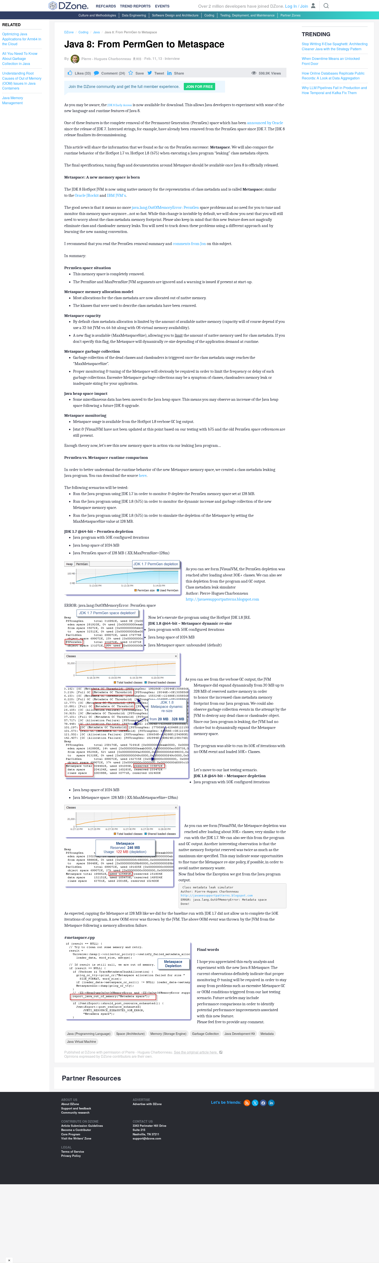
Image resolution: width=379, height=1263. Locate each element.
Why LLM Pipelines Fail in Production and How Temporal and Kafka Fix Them (334, 90)
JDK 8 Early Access (119, 105)
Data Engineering (134, 15)
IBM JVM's (116, 195)
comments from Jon (189, 243)
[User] (313, 6)
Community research (75, 1112)
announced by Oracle (265, 122)
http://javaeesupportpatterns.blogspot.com (222, 599)
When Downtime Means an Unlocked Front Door (331, 61)
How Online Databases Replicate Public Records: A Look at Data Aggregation (333, 76)
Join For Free (199, 86)
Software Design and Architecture (175, 15)
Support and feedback (76, 1108)
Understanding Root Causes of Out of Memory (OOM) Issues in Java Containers (21, 81)
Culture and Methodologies (97, 15)
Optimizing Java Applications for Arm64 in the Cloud (21, 39)
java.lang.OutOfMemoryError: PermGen (165, 207)
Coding (209, 15)
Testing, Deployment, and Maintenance (247, 15)
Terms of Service (72, 1151)
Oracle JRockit (87, 195)
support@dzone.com (147, 1138)
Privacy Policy (71, 1156)
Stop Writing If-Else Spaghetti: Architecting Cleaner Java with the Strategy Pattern (335, 47)
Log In (291, 6)
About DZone (70, 1104)
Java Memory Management (12, 100)
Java (96, 32)
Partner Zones (290, 15)
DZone (69, 32)
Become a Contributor (76, 1130)
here (143, 475)
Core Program (70, 1134)
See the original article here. (196, 1052)
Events (162, 6)
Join (304, 6)
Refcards (106, 6)
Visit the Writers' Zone (76, 1138)
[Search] (326, 6)
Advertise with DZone (147, 1104)
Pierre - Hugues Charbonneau (106, 58)
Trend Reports (135, 6)
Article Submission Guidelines (82, 1125)
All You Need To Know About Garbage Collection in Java (20, 58)
